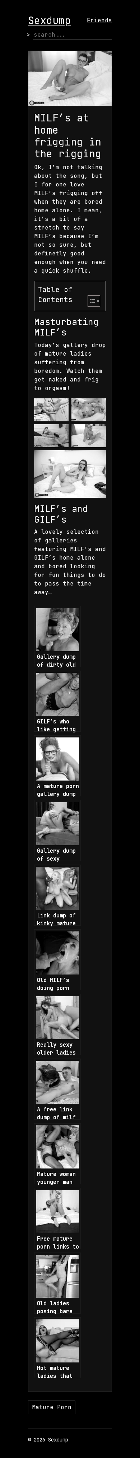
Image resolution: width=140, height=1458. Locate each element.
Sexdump (49, 20)
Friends (99, 20)
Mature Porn (51, 1407)
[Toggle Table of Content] (90, 301)
